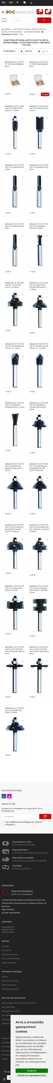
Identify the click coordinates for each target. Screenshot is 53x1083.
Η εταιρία (5, 946)
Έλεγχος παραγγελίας (10, 981)
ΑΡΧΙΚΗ (6, 29)
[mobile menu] (4, 12)
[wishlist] (40, 11)
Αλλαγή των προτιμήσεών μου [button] (32, 1075)
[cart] (48, 11)
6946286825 (28, 894)
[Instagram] (9, 796)
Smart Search (4, 19)
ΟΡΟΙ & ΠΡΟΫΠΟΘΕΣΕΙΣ (11, 958)
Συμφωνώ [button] (32, 1071)
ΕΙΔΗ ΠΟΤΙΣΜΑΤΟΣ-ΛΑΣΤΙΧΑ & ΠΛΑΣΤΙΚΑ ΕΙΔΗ (19, 1003)
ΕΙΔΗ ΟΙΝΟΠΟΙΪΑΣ (8, 1007)
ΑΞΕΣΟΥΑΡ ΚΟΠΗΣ (32, 32)
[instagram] (24, 2)
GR (10, 2)
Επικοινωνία (6, 950)
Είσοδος (5, 976)
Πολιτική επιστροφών (10, 989)
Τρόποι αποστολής (9, 985)
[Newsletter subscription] (45, 816)
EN (3, 2)
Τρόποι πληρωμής (9, 962)
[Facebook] (17, 2)
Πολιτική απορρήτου (10, 954)
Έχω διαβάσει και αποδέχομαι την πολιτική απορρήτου (24, 823)
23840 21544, (17, 894)
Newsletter (8, 804)
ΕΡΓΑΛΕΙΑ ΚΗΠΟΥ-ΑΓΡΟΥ (11, 1011)
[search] (44, 20)
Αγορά (46, 94)
